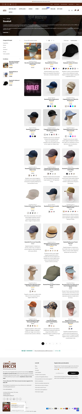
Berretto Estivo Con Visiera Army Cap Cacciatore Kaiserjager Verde (70, 286)
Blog (36, 366)
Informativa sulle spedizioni (41, 389)
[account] (72, 10)
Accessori (5, 49)
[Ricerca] (69, 10)
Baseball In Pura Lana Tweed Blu (33, 242)
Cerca (36, 368)
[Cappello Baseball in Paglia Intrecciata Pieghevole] (32, 308)
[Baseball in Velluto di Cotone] (5, 83)
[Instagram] (5, 4)
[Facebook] (3, 4)
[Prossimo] (60, 343)
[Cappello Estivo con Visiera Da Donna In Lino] (70, 87)
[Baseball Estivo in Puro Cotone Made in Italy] (32, 156)
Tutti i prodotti (6, 53)
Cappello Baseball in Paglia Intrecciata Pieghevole (32, 321)
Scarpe (4, 51)
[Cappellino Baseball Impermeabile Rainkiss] (51, 308)
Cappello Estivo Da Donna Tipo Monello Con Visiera (51, 130)
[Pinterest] (13, 4)
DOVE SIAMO (56, 4)
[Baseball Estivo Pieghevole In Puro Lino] (51, 87)
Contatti (37, 370)
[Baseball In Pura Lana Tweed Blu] (32, 232)
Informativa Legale (39, 391)
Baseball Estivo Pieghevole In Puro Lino (51, 100)
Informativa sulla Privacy (40, 387)
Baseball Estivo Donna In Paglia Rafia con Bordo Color (51, 244)
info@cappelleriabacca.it (8, 395)
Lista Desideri (38, 372)
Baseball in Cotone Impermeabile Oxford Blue (70, 169)
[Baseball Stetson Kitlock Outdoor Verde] (51, 272)
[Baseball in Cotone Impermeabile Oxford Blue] (70, 156)
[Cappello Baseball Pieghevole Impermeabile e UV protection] (51, 156)
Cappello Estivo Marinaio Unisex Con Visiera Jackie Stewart (33, 285)
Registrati (73, 373)
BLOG (52, 4)
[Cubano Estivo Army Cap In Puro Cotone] (32, 194)
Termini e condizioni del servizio (42, 383)
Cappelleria (5, 43)
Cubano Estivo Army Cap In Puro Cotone (32, 207)
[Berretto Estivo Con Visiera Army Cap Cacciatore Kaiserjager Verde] (70, 272)
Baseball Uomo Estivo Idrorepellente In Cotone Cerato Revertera (70, 322)
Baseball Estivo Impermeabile (51, 206)
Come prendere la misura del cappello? (43, 379)
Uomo (4, 47)
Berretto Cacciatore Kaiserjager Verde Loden (14, 63)
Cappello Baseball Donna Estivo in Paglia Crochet (70, 207)
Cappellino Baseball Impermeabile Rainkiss (51, 321)
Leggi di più (5, 32)
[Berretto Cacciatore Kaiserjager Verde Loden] (5, 65)
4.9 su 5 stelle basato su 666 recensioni (43, 350)
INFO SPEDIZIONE (64, 4)
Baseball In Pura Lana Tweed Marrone (70, 242)
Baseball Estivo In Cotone (13, 72)
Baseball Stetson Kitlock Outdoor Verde (51, 285)
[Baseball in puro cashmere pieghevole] (32, 117)
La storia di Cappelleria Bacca (41, 376)
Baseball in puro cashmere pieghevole (32, 130)
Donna (4, 45)
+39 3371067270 (6, 394)
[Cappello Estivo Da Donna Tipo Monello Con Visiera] (51, 117)
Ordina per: (66, 40)
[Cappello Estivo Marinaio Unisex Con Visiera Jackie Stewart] (32, 272)
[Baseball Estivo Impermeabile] (51, 194)
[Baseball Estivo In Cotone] (5, 74)
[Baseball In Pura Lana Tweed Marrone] (70, 232)
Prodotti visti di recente (40, 374)
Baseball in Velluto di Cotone (14, 81)
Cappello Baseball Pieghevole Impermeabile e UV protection (51, 169)
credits (34, 411)
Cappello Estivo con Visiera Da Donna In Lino (70, 100)
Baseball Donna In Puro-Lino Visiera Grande (70, 130)
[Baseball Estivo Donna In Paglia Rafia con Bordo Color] (51, 232)
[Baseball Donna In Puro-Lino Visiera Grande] (70, 117)
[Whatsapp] (16, 4)
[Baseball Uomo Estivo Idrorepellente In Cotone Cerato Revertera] (70, 308)
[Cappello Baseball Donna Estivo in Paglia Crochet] (70, 194)
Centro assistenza (39, 381)
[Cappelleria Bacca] (4, 10)
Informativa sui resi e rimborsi (41, 385)
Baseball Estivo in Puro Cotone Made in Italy (32, 169)
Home (4, 18)
